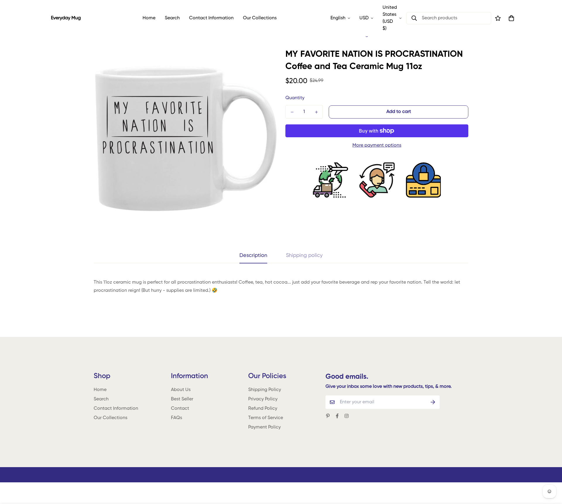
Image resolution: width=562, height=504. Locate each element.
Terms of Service (265, 418)
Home (149, 18)
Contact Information (211, 18)
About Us (181, 390)
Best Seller (182, 399)
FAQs (176, 418)
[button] (510, 18)
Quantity (294, 98)
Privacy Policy (262, 399)
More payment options (376, 145)
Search (172, 18)
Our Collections (260, 18)
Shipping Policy (264, 390)
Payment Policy (264, 427)
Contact (180, 408)
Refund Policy (262, 408)
